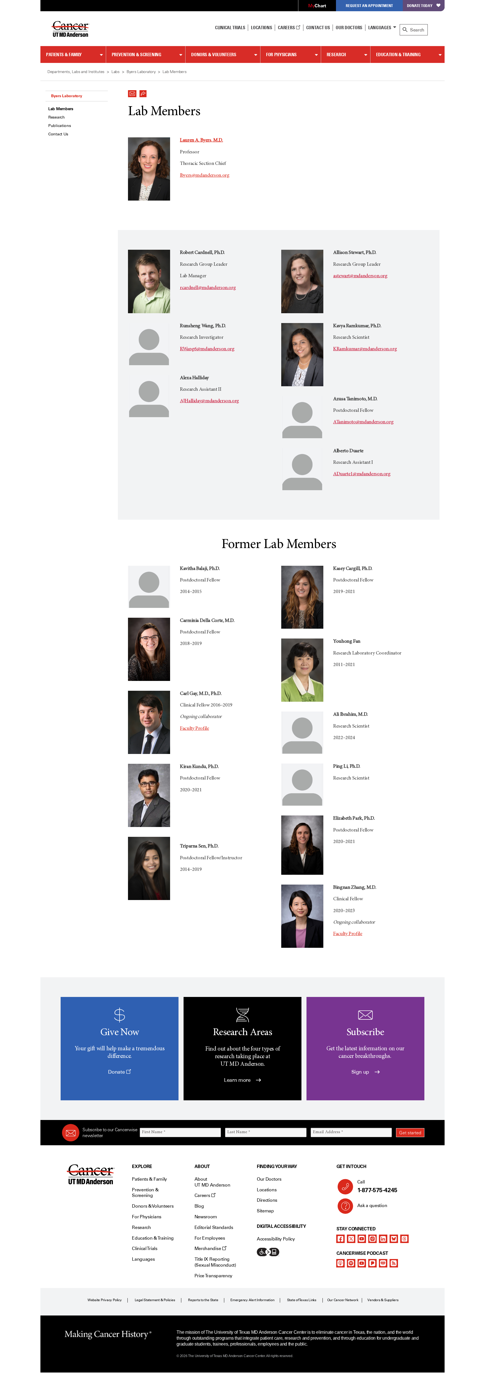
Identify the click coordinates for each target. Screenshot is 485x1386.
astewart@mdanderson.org (360, 276)
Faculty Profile (194, 728)
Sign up (360, 1072)
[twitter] (351, 1239)
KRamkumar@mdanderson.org (365, 349)
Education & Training (398, 54)
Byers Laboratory (66, 95)
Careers (287, 27)
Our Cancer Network (342, 1300)
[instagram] (372, 1239)
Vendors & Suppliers (382, 1300)
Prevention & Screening (136, 54)
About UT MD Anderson (212, 1182)
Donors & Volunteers (213, 54)
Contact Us (318, 27)
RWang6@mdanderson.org (207, 349)
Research (336, 54)
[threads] (404, 1239)
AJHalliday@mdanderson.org (209, 401)
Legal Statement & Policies (155, 1300)
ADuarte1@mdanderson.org (362, 474)
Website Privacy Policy (105, 1300)
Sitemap (265, 1211)
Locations (266, 1189)
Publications (59, 125)
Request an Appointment (369, 5)
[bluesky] (393, 1239)
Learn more (238, 1080)
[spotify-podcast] (351, 1263)
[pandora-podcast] (372, 1263)
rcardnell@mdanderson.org (208, 287)
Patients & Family (64, 54)
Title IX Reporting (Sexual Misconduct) (215, 1262)
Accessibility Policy (276, 1239)
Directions (267, 1200)
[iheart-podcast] (383, 1263)
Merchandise (208, 1248)
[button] (132, 92)
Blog (199, 1206)
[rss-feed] (393, 1263)
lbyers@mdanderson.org (204, 175)
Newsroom (206, 1216)
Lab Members (60, 108)
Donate (117, 1072)
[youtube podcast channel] (361, 1263)
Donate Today (420, 5)
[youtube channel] (361, 1239)
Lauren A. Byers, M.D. (201, 140)
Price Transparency (213, 1275)
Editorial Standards (214, 1227)
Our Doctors (349, 27)
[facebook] (340, 1239)
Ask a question (372, 1205)
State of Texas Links (301, 1300)
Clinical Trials (230, 27)
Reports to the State (203, 1300)
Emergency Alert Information (252, 1300)
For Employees (210, 1238)
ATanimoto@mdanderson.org (363, 422)
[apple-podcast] (340, 1263)
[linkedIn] (383, 1239)
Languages (379, 27)
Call (377, 1186)
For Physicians (281, 54)
